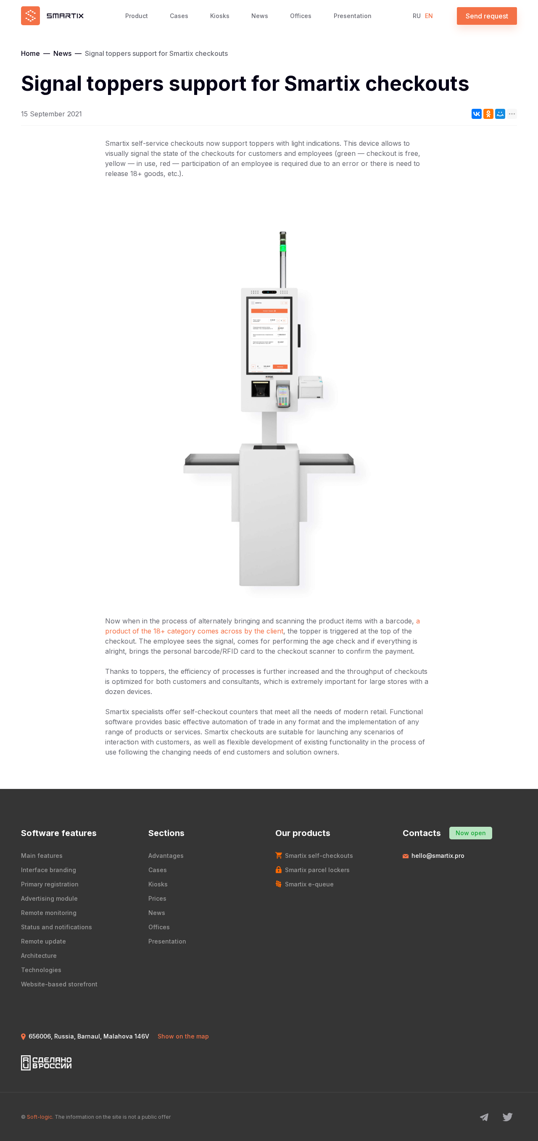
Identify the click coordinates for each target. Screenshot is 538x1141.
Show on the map (183, 1036)
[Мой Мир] (500, 114)
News (259, 15)
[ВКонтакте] (477, 114)
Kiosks (219, 15)
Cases (179, 15)
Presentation (353, 15)
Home (30, 53)
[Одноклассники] (488, 114)
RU (417, 15)
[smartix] (52, 15)
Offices (300, 15)
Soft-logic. (40, 1117)
